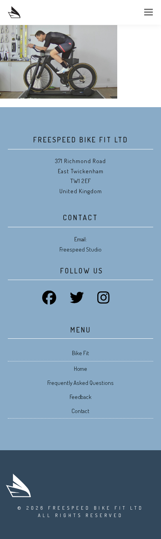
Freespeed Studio (80, 249)
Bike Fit (80, 353)
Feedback (81, 397)
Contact (81, 411)
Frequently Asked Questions (80, 382)
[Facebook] (53, 302)
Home (81, 368)
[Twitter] (80, 302)
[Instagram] (107, 302)
